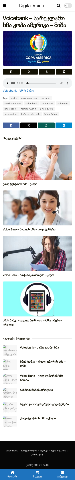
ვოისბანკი (11, 114)
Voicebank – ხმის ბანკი (19, 90)
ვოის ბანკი (47, 108)
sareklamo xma (13, 103)
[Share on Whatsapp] (47, 72)
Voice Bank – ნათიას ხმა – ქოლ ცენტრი (29, 229)
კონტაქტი (37, 454)
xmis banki (11, 108)
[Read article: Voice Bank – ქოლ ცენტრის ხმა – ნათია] (10, 379)
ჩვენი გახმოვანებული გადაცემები (44, 404)
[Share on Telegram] (64, 72)
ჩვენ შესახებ (58, 450)
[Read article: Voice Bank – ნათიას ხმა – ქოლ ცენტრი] (37, 207)
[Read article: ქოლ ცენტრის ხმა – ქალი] (37, 162)
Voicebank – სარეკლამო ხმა (39, 347)
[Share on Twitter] (29, 72)
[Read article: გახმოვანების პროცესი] (10, 393)
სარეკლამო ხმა (30, 114)
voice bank (31, 103)
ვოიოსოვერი (28, 108)
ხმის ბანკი (51, 114)
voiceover (63, 103)
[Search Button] (58, 5)
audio (14, 98)
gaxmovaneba (29, 98)
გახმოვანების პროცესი (36, 390)
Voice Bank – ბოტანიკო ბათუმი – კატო (28, 275)
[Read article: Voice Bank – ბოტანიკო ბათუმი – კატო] (37, 253)
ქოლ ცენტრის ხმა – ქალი (20, 184)
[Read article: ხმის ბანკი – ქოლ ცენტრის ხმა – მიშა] (10, 364)
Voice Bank (12, 450)
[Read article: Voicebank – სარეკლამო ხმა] (10, 350)
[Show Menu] (4, 5)
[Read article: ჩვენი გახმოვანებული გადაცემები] (10, 407)
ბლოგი (44, 450)
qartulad (45, 98)
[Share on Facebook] (11, 72)
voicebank (47, 103)
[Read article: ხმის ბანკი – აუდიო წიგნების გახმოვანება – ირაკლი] (37, 298)
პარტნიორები (29, 450)
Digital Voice (31, 5)
